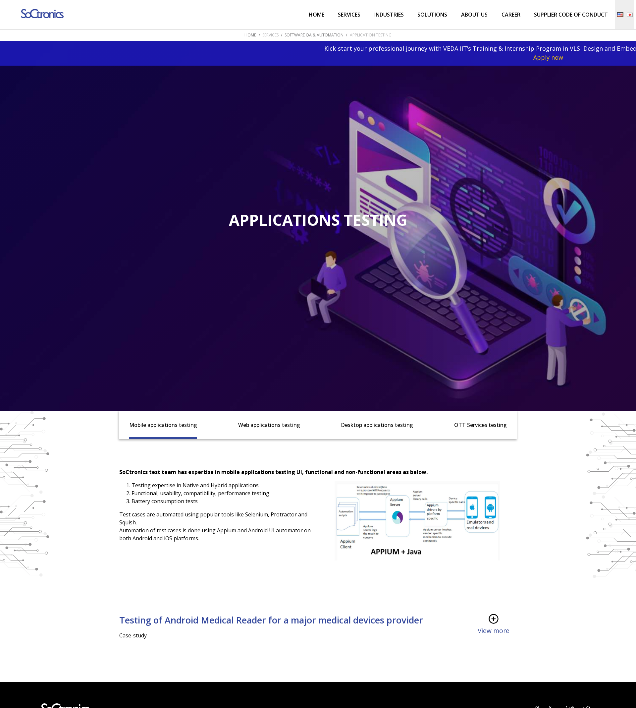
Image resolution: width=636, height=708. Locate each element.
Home (316, 14)
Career (511, 14)
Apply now (500, 57)
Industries (389, 14)
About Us (474, 14)
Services (349, 14)
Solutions (432, 14)
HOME (250, 35)
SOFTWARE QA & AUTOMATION (314, 35)
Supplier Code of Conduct (571, 14)
